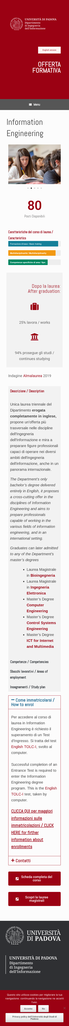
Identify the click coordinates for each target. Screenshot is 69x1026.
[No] (64, 1008)
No (43, 1008)
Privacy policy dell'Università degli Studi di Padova (34, 1017)
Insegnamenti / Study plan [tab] (27, 686)
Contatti (23, 860)
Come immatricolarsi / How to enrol (32, 702)
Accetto (28, 1008)
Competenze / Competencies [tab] (29, 661)
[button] (12, 165)
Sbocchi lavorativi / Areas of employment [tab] (29, 674)
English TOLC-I (23, 747)
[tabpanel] (34, 526)
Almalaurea (32, 376)
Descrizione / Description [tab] (27, 391)
